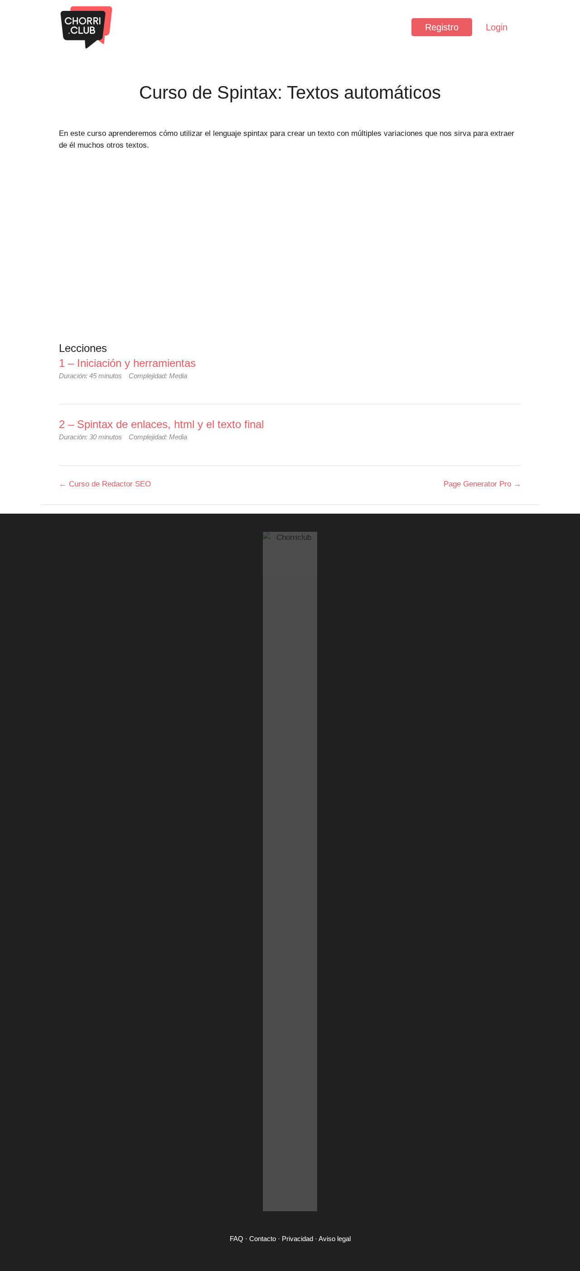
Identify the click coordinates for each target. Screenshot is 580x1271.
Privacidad (297, 1238)
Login (497, 27)
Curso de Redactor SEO (109, 484)
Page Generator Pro (478, 484)
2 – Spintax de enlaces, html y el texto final (161, 424)
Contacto (262, 1238)
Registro (442, 27)
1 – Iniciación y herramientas (127, 363)
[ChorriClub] (86, 27)
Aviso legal (335, 1238)
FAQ (236, 1238)
